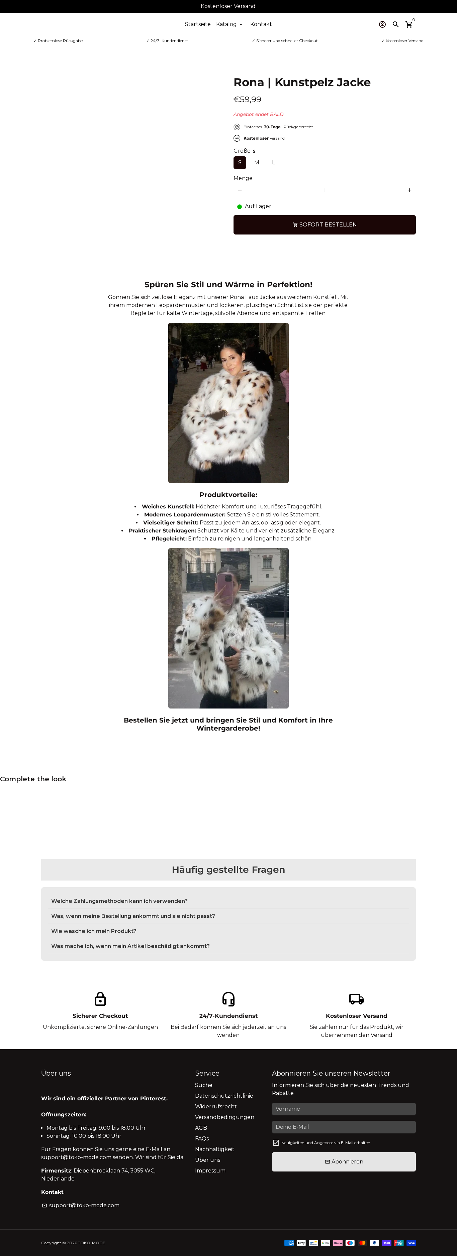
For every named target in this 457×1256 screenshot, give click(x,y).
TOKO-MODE (91, 1242)
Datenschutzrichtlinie (224, 1096)
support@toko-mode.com (80, 1205)
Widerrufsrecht (216, 1106)
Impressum (210, 1170)
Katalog (230, 24)
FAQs (202, 1138)
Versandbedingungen (224, 1117)
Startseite (198, 24)
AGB (201, 1128)
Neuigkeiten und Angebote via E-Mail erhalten (325, 1142)
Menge (243, 178)
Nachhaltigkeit (215, 1149)
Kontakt (261, 24)
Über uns (207, 1160)
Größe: (245, 151)
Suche (203, 1085)
